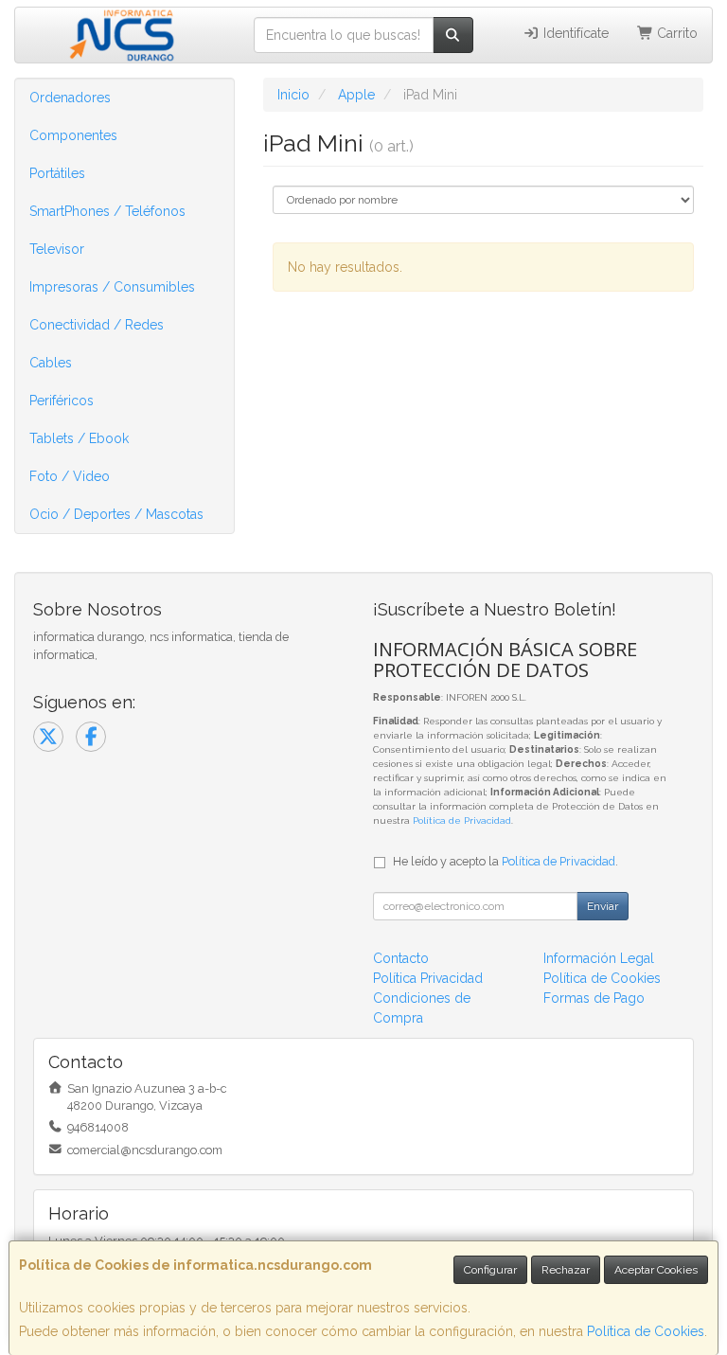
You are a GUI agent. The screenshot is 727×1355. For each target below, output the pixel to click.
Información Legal (598, 958)
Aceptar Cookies (656, 1269)
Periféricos (61, 400)
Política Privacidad (428, 978)
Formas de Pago (594, 998)
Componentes (73, 135)
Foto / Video (69, 476)
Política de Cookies (645, 1331)
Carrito (675, 33)
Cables (50, 362)
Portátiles (57, 173)
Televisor (56, 249)
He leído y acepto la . (505, 861)
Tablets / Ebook (79, 438)
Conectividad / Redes (96, 324)
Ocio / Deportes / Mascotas (116, 514)
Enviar (602, 906)
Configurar (490, 1269)
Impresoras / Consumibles (112, 286)
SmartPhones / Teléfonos (107, 211)
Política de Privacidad (462, 820)
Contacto (401, 958)
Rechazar (565, 1269)
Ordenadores (70, 97)
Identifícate (574, 33)
